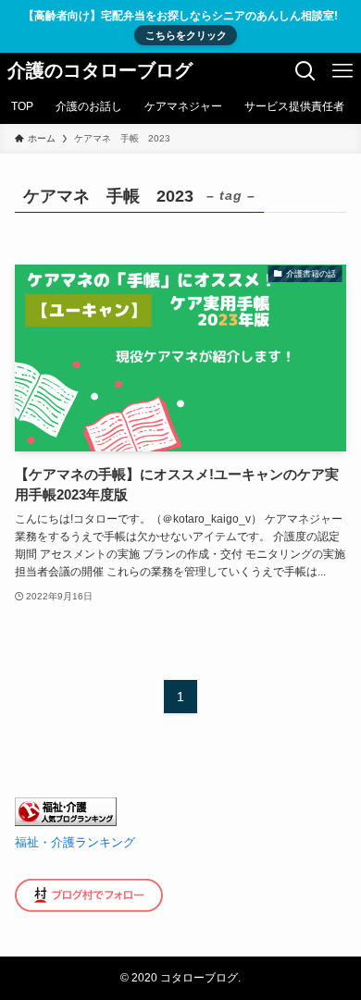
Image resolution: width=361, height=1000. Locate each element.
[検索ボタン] (305, 71)
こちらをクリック (186, 35)
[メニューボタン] (342, 71)
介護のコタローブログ (100, 71)
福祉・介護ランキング (75, 842)
